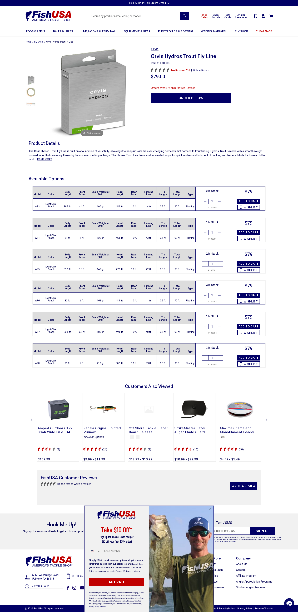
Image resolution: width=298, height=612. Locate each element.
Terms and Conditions (220, 541)
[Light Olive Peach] (31, 92)
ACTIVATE (117, 582)
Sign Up (263, 531)
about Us (241, 564)
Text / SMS (224, 523)
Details (191, 87)
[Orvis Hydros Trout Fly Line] (31, 80)
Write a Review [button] (201, 70)
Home (28, 41)
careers (241, 570)
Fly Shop (38, 41)
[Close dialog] (210, 509)
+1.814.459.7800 (81, 576)
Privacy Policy (232, 541)
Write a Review (244, 486)
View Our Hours (40, 586)
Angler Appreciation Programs (254, 581)
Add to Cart (249, 201)
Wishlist (250, 207)
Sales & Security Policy (222, 608)
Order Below (191, 98)
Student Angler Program (250, 587)
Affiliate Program (246, 575)
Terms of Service (264, 608)
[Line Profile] (31, 104)
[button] (31, 419)
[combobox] (95, 551)
